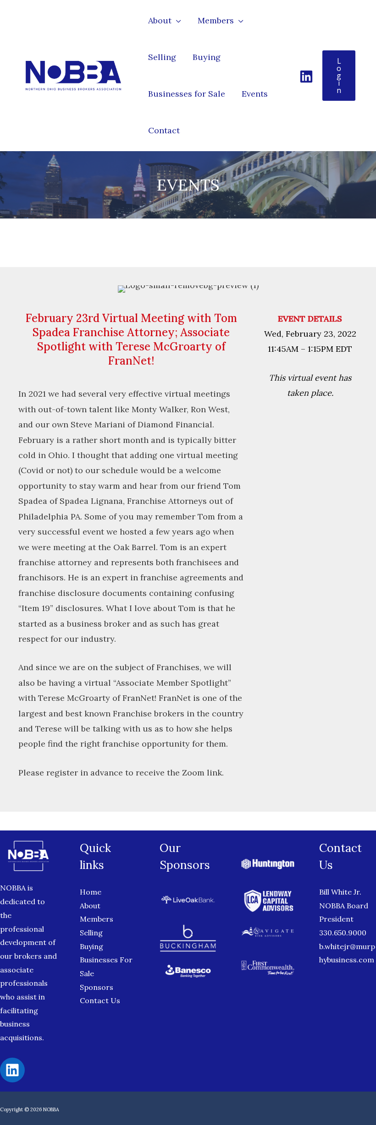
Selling (162, 57)
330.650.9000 (342, 932)
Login (339, 75)
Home (90, 891)
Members (216, 20)
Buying (207, 57)
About (159, 20)
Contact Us (100, 1000)
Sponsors (96, 987)
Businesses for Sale (186, 93)
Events (255, 93)
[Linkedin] (306, 76)
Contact (164, 130)
